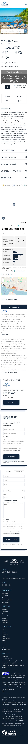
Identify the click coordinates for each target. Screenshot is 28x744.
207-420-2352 (9, 571)
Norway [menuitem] (4, 640)
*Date (4, 488)
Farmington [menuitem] (5, 634)
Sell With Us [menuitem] (5, 656)
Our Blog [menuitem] (4, 618)
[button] (25, 31)
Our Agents (5, 405)
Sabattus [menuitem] (4, 645)
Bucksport (23, 370)
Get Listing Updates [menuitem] (7, 600)
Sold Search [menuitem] (5, 595)
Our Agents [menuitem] (5, 611)
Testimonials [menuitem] (5, 616)
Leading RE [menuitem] (5, 620)
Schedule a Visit (19, 471)
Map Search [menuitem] (5, 593)
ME (12, 370)
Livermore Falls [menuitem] (6, 638)
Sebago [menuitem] (4, 647)
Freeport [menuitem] (4, 643)
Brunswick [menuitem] (4, 632)
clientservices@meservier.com (13, 578)
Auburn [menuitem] (4, 630)
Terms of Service (9, 546)
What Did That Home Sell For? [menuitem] (10, 663)
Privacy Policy (6, 334)
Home (2, 370)
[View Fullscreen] (3, 284)
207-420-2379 (9, 393)
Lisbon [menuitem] (3, 636)
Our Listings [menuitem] (5, 598)
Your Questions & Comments (10, 500)
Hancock (17, 370)
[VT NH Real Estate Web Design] (14, 733)
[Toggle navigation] (25, 4)
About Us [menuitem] (4, 609)
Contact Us (11, 402)
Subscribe (11, 457)
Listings (8, 370)
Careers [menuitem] (4, 614)
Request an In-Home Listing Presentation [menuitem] (12, 661)
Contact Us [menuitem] (5, 622)
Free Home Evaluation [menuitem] (7, 658)
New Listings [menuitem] (5, 602)
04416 (4, 372)
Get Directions (14, 307)
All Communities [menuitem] (6, 649)
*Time (4, 494)
